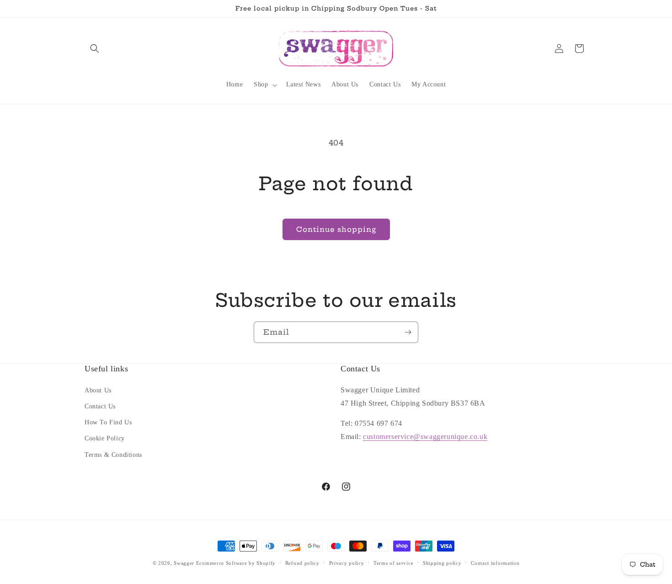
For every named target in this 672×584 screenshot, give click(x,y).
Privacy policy (346, 563)
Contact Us (100, 406)
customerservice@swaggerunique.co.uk (425, 436)
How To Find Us (108, 422)
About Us (98, 390)
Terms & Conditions (113, 454)
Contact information (495, 563)
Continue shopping (336, 229)
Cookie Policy (105, 438)
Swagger (184, 563)
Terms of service (393, 563)
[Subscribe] (408, 332)
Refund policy (302, 563)
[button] (95, 48)
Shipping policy (442, 563)
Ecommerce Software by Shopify (236, 563)
